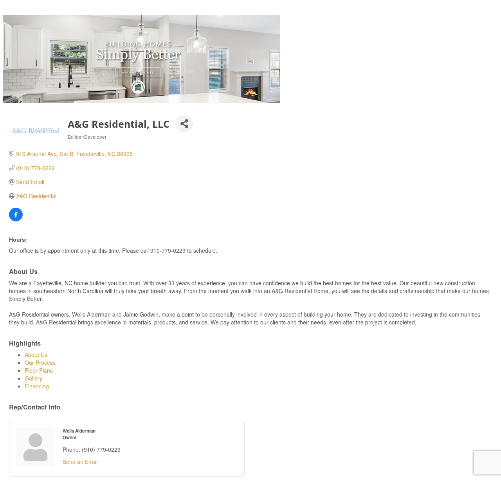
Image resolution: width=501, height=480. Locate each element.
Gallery (33, 378)
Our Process (40, 362)
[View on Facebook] (16, 219)
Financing (37, 386)
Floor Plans (39, 370)
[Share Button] (184, 123)
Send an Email (81, 462)
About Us (36, 355)
